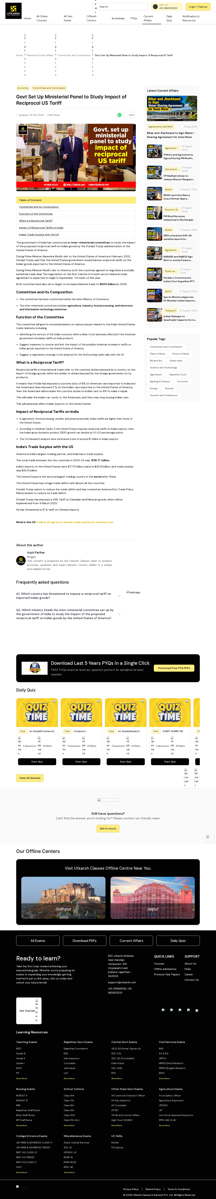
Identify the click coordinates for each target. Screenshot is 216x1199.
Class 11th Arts (71, 1120)
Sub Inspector (72, 1058)
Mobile (115, 1142)
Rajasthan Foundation (76, 1048)
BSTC (19, 1068)
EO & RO (163, 1053)
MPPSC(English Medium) (172, 1068)
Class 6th (69, 1095)
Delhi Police (117, 1063)
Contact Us (192, 980)
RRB (18, 1105)
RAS (66, 1053)
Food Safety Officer (170, 1095)
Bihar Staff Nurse (25, 1115)
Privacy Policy (131, 1189)
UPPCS (162, 1058)
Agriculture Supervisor (171, 1100)
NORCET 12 (22, 1100)
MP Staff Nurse (24, 1120)
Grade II (20, 1058)
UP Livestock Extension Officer (128, 1095)
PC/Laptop (117, 1147)
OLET (19, 1167)
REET (18, 1048)
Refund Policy (153, 1189)
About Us (190, 963)
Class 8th (69, 1105)
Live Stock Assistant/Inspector (176, 1115)
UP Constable (118, 1105)
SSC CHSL (117, 1068)
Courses (159, 963)
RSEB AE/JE (70, 1162)
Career (189, 974)
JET (161, 1110)
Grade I (20, 1063)
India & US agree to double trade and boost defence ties (75, 522)
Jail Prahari (69, 1068)
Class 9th (69, 1110)
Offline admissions (165, 969)
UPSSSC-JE (70, 1152)
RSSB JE (68, 1157)
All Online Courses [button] (42, 18)
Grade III (20, 1053)
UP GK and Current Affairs (125, 1115)
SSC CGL (116, 1053)
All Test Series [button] (68, 18)
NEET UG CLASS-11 (26, 1162)
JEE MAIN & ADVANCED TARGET (33, 1147)
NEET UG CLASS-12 (26, 1152)
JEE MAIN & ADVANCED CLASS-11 (34, 1142)
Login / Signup (198, 6)
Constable (69, 1063)
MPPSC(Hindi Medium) (171, 1063)
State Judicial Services (76, 1142)
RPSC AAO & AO (167, 1120)
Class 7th (69, 1100)
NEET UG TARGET (25, 1157)
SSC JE (68, 1147)
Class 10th (69, 1115)
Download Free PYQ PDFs (174, 668)
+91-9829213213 (168, 8)
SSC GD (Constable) (122, 1058)
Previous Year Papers (167, 974)
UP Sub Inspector (121, 1100)
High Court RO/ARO (121, 1120)
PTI (17, 1073)
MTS (113, 1073)
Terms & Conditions (179, 1189)
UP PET (114, 1110)
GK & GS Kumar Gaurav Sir (126, 1048)
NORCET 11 (21, 1095)
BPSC (162, 1073)
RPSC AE (68, 1167)
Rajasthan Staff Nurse (28, 1110)
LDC (66, 1073)
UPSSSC (163, 1105)
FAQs (188, 969)
